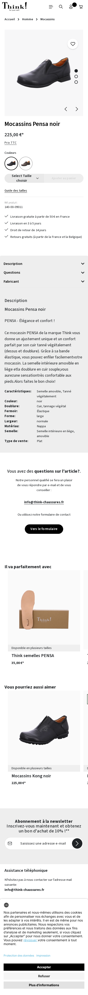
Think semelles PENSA (33, 655)
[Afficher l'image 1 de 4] (76, 70)
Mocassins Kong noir (31, 776)
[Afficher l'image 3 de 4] (76, 82)
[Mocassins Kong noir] (44, 730)
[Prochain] (76, 109)
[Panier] (81, 6)
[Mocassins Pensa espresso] (25, 163)
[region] (44, 73)
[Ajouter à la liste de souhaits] (72, 44)
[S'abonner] (77, 843)
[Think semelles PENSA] (44, 609)
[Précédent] (66, 109)
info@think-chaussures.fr (44, 502)
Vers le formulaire (44, 529)
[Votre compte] (70, 6)
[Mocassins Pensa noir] (44, 73)
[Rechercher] (60, 6)
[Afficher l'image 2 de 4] (76, 76)
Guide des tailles (16, 190)
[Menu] (51, 6)
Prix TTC (11, 143)
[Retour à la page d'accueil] (14, 6)
